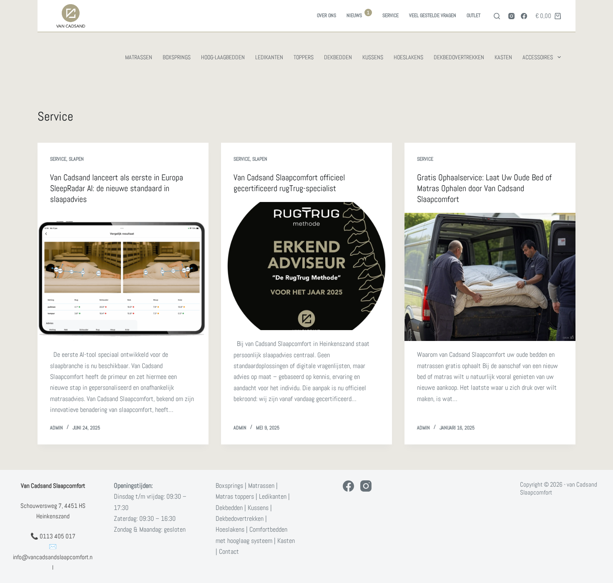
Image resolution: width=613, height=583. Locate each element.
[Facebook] (524, 16)
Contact (229, 551)
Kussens (372, 57)
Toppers (304, 57)
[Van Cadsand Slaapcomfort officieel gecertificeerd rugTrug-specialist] (306, 266)
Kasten (503, 57)
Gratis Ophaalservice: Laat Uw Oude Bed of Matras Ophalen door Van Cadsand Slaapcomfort (484, 188)
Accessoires (538, 57)
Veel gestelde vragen (432, 15)
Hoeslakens (408, 57)
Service (390, 15)
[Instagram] (511, 16)
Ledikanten (269, 57)
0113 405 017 (57, 536)
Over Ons (326, 15)
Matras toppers (235, 496)
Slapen (76, 159)
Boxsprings (177, 57)
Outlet (473, 15)
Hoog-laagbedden (223, 57)
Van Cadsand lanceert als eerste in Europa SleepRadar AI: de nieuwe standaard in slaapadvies (116, 188)
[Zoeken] (497, 16)
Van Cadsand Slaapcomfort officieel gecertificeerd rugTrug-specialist (289, 183)
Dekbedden (338, 57)
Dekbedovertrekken (459, 57)
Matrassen (138, 57)
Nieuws (358, 14)
